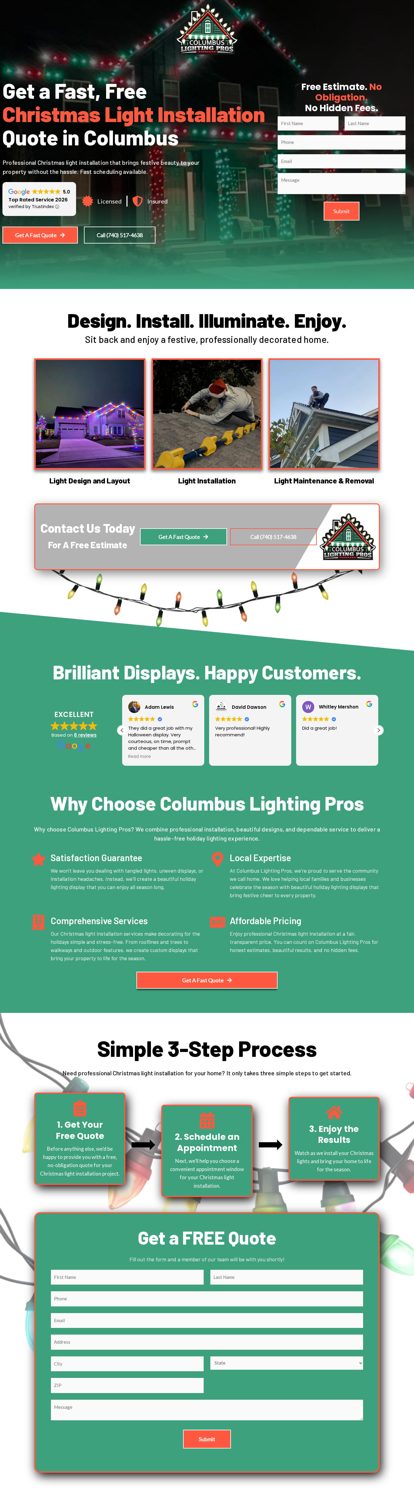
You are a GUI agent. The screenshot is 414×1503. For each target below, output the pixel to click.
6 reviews (85, 735)
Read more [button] (139, 756)
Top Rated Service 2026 (38, 199)
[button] (378, 730)
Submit (341, 211)
